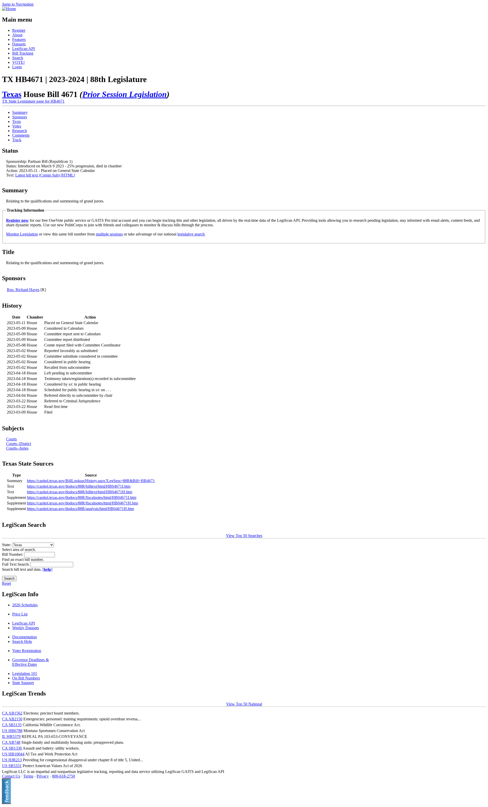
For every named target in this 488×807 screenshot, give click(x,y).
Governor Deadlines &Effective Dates (30, 662)
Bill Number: (13, 554)
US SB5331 (12, 766)
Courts (11, 439)
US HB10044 (13, 754)
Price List (19, 614)
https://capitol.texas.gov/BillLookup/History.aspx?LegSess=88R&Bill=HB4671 (91, 481)
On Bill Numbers (26, 678)
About (17, 35)
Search (17, 58)
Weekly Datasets (25, 628)
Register (18, 30)
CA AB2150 (12, 719)
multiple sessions (109, 234)
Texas (11, 94)
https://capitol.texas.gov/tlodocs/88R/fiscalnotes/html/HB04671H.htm (82, 503)
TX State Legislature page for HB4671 (33, 101)
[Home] (9, 9)
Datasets (19, 44)
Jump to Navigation (18, 4)
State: (7, 545)
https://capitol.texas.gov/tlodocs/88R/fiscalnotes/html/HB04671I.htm (81, 497)
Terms (28, 776)
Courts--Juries (17, 448)
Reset (6, 583)
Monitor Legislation (22, 234)
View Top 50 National (244, 704)
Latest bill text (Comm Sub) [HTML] (45, 175)
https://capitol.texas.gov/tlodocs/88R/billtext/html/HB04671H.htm (79, 492)
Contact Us (11, 776)
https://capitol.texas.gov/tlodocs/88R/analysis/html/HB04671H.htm (80, 509)
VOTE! (18, 62)
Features (19, 39)
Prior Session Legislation (124, 94)
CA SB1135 (12, 725)
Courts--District (18, 443)
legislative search (191, 234)
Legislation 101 (24, 673)
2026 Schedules (25, 605)
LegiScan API (23, 48)
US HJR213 (12, 760)
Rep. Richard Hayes (23, 290)
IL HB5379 (11, 736)
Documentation (24, 637)
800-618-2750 (63, 776)
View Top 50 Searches (244, 535)
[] (47, 569)
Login (17, 67)
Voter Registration (26, 650)
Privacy (43, 776)
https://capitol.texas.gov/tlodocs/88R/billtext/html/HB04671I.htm (78, 486)
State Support (23, 683)
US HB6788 (12, 731)
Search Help (22, 641)
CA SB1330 (12, 748)
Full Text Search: (16, 564)
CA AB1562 (12, 713)
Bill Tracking (22, 53)
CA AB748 (11, 742)
